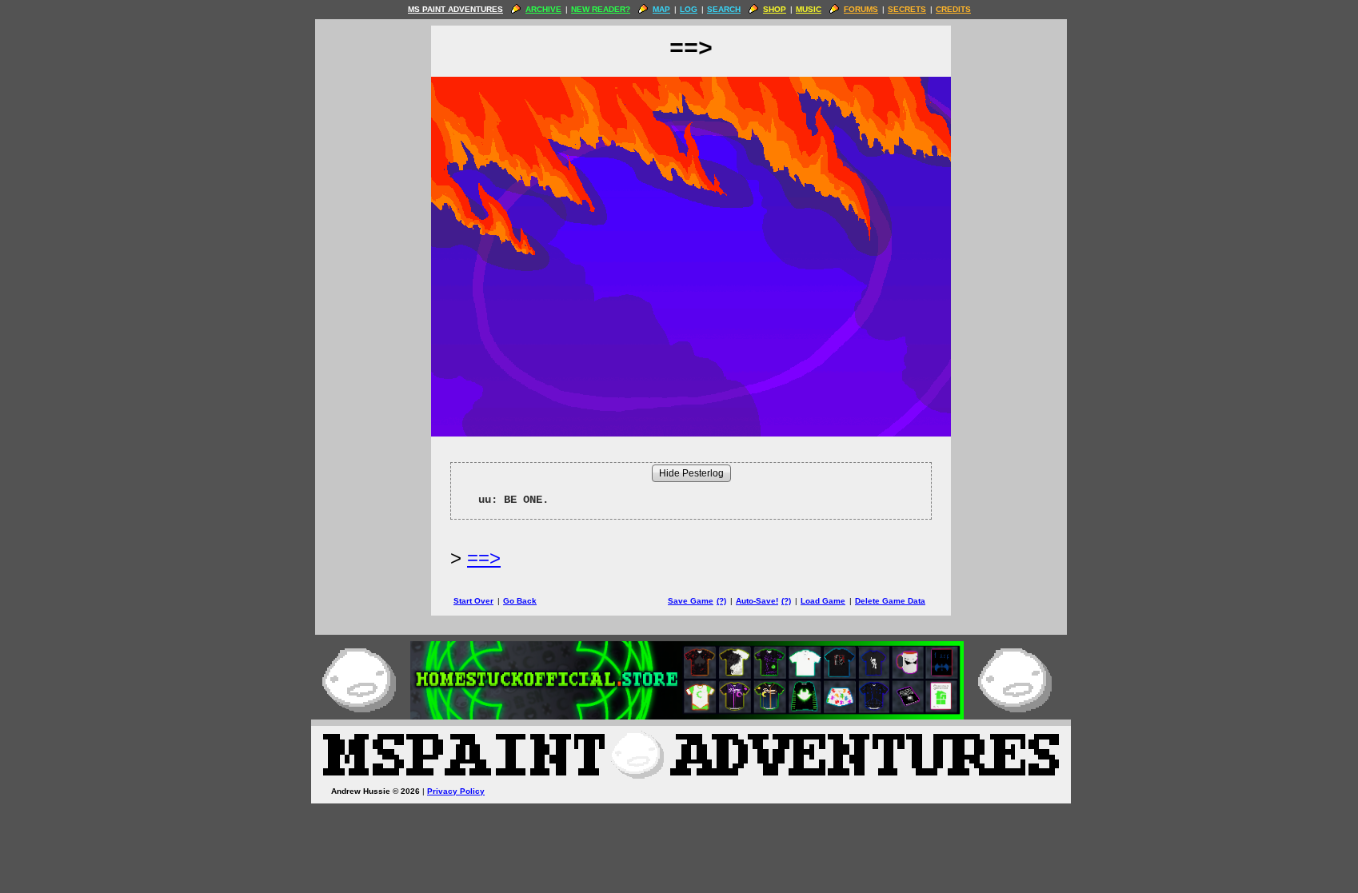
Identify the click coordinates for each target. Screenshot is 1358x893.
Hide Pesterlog (691, 473)
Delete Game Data (890, 600)
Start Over (473, 600)
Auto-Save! (757, 600)
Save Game (690, 600)
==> (484, 557)
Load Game (823, 600)
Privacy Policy (456, 791)
